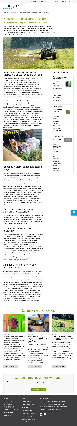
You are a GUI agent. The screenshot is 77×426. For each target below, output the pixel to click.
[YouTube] (45, 414)
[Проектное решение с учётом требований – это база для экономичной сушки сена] (38, 323)
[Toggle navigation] (71, 6)
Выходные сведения (8, 412)
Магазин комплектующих (40, 1)
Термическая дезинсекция (28, 413)
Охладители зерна (26, 401)
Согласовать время (38, 389)
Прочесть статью (10, 366)
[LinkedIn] (41, 414)
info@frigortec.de (13, 409)
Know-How (13, 12)
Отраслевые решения (27, 410)
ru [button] (70, 1)
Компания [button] (54, 1)
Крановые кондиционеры (28, 404)
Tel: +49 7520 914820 (8, 406)
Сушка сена (25, 407)
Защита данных (7, 415)
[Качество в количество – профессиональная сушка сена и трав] (62, 323)
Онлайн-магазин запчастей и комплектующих (29, 420)
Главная (5, 12)
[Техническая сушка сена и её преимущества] (14, 323)
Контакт (64, 1)
